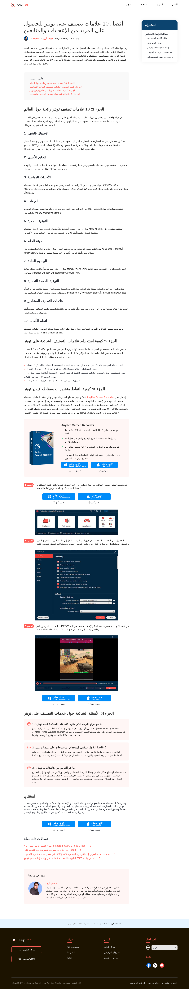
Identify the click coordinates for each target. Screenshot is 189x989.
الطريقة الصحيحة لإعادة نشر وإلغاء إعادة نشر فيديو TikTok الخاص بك (59, 858)
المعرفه (36, 38)
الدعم (175, 4)
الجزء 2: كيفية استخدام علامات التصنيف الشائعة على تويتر (55, 87)
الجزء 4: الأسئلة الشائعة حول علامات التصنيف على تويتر (54, 94)
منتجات (143, 4)
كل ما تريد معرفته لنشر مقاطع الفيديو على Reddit (50, 850)
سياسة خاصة (153, 983)
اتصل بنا (71, 952)
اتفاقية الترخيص (137, 983)
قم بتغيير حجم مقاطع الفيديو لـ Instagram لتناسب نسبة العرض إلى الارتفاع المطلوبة (67, 854)
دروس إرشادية (111, 958)
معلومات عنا (73, 947)
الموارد (160, 4)
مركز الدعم (109, 947)
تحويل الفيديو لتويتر (154, 43)
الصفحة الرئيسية (114, 923)
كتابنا (69, 958)
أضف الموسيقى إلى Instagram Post (160, 58)
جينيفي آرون (48, 38)
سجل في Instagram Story (158, 47)
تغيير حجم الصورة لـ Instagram (159, 52)
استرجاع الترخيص (112, 952)
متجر (128, 4)
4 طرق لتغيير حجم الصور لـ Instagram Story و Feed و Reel (55, 845)
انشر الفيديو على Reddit (157, 38)
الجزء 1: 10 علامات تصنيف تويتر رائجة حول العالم (52, 83)
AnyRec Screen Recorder (100, 397)
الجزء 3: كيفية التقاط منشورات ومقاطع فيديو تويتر (52, 90)
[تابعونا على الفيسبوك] (148, 965)
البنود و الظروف (169, 983)
